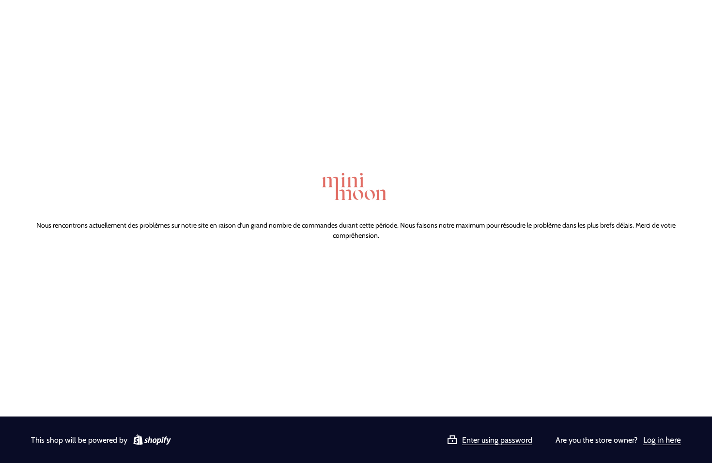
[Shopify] (150, 440)
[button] (501, 439)
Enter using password (497, 440)
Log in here (662, 440)
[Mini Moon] (356, 187)
